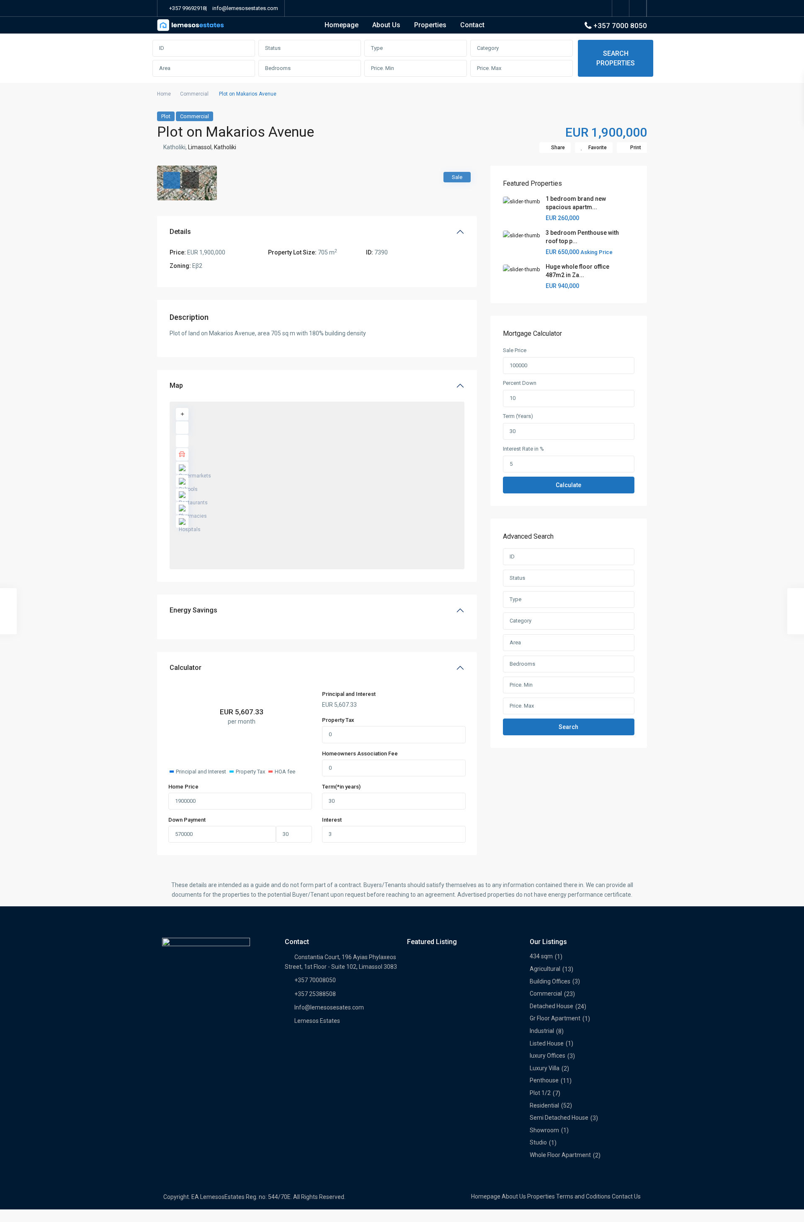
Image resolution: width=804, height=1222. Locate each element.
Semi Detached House (559, 1117)
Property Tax (338, 720)
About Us (386, 25)
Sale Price (514, 350)
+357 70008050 (315, 980)
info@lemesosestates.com (245, 8)
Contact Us (626, 1196)
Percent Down (519, 383)
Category (488, 48)
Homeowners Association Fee (360, 753)
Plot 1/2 (540, 1093)
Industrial (542, 1030)
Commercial (194, 94)
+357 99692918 (187, 8)
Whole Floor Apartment (560, 1155)
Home (164, 94)
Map (176, 385)
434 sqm (541, 956)
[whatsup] (638, 8)
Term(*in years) (341, 787)
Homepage (341, 25)
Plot (165, 116)
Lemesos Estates (317, 1020)
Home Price (183, 787)
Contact (472, 25)
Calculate (568, 485)
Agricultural (545, 968)
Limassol (199, 147)
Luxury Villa (544, 1068)
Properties (430, 25)
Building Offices (550, 981)
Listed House (547, 1043)
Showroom (544, 1130)
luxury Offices (547, 1055)
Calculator (185, 668)
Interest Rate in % (523, 449)
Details (180, 232)
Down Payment (187, 820)
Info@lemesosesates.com (329, 1007)
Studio (538, 1142)
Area (164, 68)
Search (568, 727)
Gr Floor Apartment (555, 1018)
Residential (544, 1105)
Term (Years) (518, 416)
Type (377, 48)
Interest (332, 820)
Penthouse (544, 1080)
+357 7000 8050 (620, 25)
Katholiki (225, 147)
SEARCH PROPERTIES (615, 58)
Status (273, 48)
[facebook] (620, 8)
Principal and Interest (349, 694)
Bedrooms (278, 68)
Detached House (551, 1006)
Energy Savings (193, 610)
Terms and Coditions (583, 1196)
